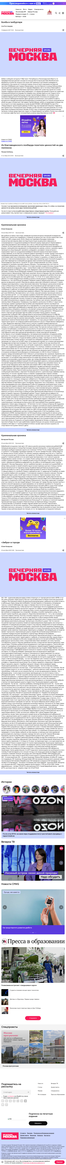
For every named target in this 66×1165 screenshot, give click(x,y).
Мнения (40, 1090)
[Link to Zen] (14, 1101)
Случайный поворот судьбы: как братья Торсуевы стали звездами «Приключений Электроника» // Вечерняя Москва (6, 789)
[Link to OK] (10, 1101)
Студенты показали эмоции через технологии (24, 990)
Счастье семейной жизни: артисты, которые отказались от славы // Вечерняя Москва (35, 789)
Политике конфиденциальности (34, 1163)
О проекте (33, 1018)
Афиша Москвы (33, 12)
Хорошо (60, 1162)
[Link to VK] (6, 1101)
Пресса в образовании (58, 1094)
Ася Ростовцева (7, 26)
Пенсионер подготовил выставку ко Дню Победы (25, 1008)
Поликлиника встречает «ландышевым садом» (19, 985)
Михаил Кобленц (7, 152)
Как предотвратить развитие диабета (33, 907)
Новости (18, 9)
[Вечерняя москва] (10, 1135)
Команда (40, 1135)
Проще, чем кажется (11, 892)
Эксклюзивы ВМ (21, 12)
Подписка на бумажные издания (44, 1133)
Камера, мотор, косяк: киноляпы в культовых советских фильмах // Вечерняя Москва (45, 789)
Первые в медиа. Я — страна (25, 14)
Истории (6, 782)
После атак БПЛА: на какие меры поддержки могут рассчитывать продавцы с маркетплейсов (32, 835)
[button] (62, 789)
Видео (30, 9)
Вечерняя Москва (7, 439)
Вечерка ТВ (8, 842)
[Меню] (63, 13)
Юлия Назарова (6, 229)
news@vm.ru (57, 1151)
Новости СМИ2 (6, 141)
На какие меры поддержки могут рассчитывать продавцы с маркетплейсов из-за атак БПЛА (33, 813)
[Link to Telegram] (21, 1101)
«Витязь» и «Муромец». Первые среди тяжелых (24, 999)
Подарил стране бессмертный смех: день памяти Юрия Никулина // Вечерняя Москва (26, 789)
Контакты (47, 1135)
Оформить (38, 1123)
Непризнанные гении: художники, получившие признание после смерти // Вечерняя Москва (55, 789)
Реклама (29, 1133)
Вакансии (33, 1135)
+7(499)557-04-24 (12, 1151)
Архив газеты (55, 1087)
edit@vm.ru (30, 1151)
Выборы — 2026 (21, 16)
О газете (23, 1133)
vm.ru (2, 1149)
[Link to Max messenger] (2, 1101)
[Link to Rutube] (2, 1104)
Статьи (40, 1087)
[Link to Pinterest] (6, 1104)
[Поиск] (56, 13)
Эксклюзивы (8, 798)
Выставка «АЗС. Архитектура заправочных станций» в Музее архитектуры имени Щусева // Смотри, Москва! (16, 789)
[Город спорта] (49, 13)
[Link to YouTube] (17, 1101)
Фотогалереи (42, 1094)
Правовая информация (27, 1137)
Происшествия (19, 30)
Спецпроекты (38, 9)
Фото (25, 9)
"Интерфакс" (49, 213)
